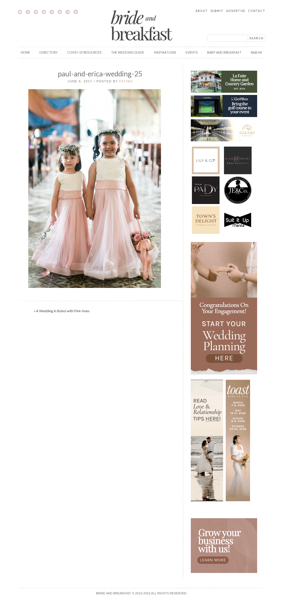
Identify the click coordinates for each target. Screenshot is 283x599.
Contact (256, 11)
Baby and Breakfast (224, 52)
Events (192, 52)
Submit (217, 11)
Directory (49, 52)
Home (25, 52)
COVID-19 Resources (84, 52)
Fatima (126, 81)
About (201, 11)
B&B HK (256, 52)
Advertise (235, 11)
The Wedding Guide (127, 52)
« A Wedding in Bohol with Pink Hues (62, 311)
